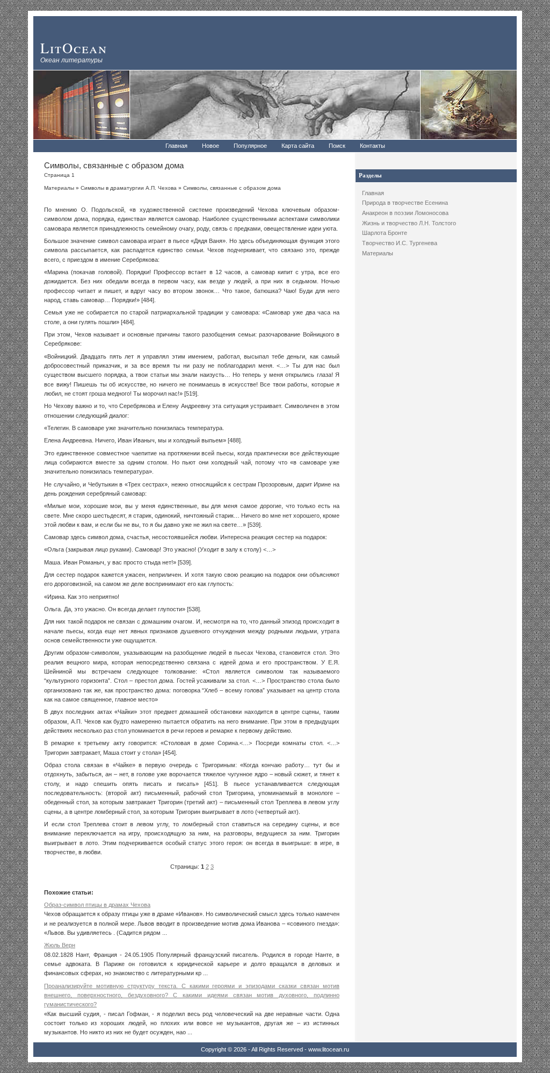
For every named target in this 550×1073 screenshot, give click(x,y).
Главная (176, 145)
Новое (210, 145)
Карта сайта (297, 145)
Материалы (377, 253)
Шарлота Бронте (384, 233)
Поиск (337, 145)
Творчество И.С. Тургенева (399, 243)
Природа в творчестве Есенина (405, 202)
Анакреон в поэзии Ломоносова (405, 213)
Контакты (372, 145)
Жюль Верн (59, 945)
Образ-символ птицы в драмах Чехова (97, 905)
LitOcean (73, 47)
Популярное (250, 145)
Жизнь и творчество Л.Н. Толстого (409, 223)
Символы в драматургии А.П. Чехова (129, 188)
